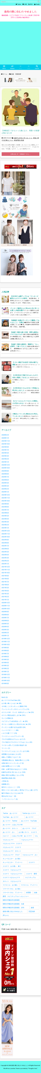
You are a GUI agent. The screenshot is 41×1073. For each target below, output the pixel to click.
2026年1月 (5, 438)
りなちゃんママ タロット (12, 851)
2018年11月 (6, 677)
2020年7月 (5, 618)
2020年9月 (5, 612)
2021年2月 (5, 597)
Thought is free (32, 1068)
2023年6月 (5, 513)
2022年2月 (5, 561)
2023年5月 (5, 516)
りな (36, 836)
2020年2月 (5, 633)
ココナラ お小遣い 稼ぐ (12, 866)
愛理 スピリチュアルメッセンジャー (16, 896)
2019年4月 (5, 662)
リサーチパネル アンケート (13, 892)
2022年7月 (5, 546)
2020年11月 (6, 606)
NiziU (5, 697)
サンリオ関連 (7, 718)
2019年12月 (6, 639)
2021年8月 (5, 579)
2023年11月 (6, 498)
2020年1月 (5, 635)
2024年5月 (5, 483)
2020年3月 (5, 630)
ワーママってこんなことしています (15, 751)
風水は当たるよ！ (9, 796)
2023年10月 (6, 501)
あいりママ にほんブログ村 (13, 825)
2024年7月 (5, 477)
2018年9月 (5, 683)
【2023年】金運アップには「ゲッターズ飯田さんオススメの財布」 (24, 297)
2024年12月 (6, 465)
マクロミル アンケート (29, 885)
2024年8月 (5, 474)
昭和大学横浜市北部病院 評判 (13, 908)
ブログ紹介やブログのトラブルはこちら (17, 742)
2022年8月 (5, 543)
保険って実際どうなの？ (11, 757)
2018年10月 (6, 680)
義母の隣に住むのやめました (13, 911)
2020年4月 (5, 627)
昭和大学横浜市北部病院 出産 (13, 904)
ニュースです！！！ (10, 730)
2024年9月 (5, 471)
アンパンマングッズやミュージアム (15, 709)
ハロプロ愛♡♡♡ (9, 733)
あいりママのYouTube (11, 700)
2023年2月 (5, 525)
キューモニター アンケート (13, 862)
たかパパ (6, 836)
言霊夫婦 (32, 911)
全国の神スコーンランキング (13, 763)
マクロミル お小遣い (10, 885)
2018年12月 (6, 674)
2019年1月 (5, 671)
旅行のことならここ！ (11, 787)
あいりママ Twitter (10, 821)
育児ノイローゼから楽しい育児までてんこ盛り (20, 790)
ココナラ (32, 862)
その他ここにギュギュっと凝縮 (14, 706)
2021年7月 (5, 582)
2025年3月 (5, 456)
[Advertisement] (20, 43)
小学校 (5, 781)
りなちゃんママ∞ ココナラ (12, 843)
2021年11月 (6, 570)
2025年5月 (5, 453)
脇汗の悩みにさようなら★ (12, 793)
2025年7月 (5, 450)
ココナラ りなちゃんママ (12, 870)
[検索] (38, 1)
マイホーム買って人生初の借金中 (14, 745)
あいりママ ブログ (29, 828)
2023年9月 (5, 504)
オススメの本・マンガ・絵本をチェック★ (18, 712)
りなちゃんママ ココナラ (12, 847)
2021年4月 (5, 591)
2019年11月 (6, 641)
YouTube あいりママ (10, 817)
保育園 (28, 892)
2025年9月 (5, 447)
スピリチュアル (30, 877)
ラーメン (6, 748)
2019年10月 (6, 644)
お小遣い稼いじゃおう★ (12, 703)
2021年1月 (5, 600)
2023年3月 (5, 522)
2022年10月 (6, 537)
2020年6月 (5, 620)
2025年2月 (5, 459)
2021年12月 (6, 567)
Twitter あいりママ (10, 813)
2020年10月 (6, 609)
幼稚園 (5, 784)
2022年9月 (5, 540)
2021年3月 (5, 594)
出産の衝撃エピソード (11, 766)
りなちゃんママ (8, 840)
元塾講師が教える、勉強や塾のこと (15, 760)
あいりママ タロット (10, 828)
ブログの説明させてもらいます (13, 739)
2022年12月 (6, 531)
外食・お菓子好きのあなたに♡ (14, 769)
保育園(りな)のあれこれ (11, 754)
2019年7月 (5, 654)
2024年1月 (5, 492)
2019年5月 (5, 659)
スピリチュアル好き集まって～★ (15, 721)
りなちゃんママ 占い (30, 855)
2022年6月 (5, 549)
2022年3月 (5, 558)
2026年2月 (5, 435)
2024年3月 (5, 486)
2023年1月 (5, 528)
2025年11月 (6, 441)
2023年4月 (5, 519)
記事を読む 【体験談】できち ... (21, 154)
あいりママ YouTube (29, 821)
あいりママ (29, 817)
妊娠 (35, 892)
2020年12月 (6, 603)
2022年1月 (5, 564)
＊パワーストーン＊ (10, 799)
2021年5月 (5, 588)
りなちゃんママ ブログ (11, 855)
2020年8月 (5, 615)
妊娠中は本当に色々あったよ (23, 138)
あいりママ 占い (9, 832)
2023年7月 (5, 510)
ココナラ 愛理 (31, 874)
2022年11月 (6, 534)
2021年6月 (5, 585)
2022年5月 (5, 552)
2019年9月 (5, 648)
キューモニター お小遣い (12, 859)
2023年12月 (6, 495)
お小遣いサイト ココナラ (28, 832)
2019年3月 (5, 665)
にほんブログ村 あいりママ (22, 836)
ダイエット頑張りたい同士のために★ (16, 724)
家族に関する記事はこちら (13, 775)
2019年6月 (5, 656)
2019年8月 (5, 650)
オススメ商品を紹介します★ (13, 715)
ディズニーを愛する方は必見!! (14, 727)
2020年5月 (5, 624)
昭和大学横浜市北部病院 (11, 900)
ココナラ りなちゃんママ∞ (12, 874)
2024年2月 (5, 489)
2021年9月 (5, 576)
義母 (32, 908)
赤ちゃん (6, 915)
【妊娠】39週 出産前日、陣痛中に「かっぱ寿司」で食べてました (24, 345)
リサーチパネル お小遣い (12, 889)
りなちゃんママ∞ (27, 840)
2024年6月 (5, 480)
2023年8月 (5, 507)
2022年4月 (5, 555)
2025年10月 (6, 444)
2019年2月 (5, 668)
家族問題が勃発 (19, 140)
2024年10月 (6, 468)
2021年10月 (6, 573)
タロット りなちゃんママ (12, 881)
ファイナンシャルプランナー (13, 736)
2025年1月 (5, 462)
